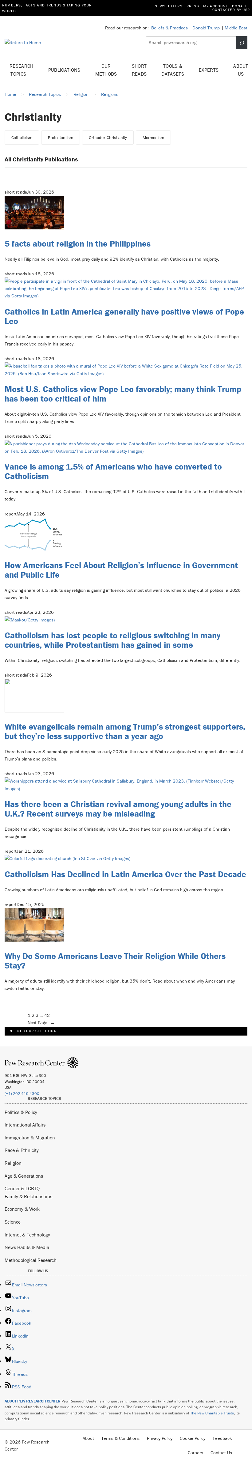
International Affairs (25, 1125)
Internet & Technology (27, 1235)
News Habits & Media (27, 1247)
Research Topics (21, 70)
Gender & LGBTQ (22, 1188)
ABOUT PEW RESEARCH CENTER (33, 1401)
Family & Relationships (28, 1196)
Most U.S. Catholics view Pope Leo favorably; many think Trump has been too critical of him (123, 394)
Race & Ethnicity (22, 1150)
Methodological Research (31, 1260)
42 (47, 1015)
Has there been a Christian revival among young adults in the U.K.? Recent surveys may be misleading (118, 809)
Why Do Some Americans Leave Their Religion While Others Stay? (115, 961)
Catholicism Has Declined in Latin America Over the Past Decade (125, 874)
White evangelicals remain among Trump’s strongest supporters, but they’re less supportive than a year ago (125, 731)
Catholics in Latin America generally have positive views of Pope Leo (124, 316)
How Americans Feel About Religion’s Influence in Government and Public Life (121, 570)
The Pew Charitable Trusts (212, 1413)
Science (13, 1222)
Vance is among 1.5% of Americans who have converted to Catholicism (113, 471)
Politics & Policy (21, 1112)
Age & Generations (24, 1176)
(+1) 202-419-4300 (22, 1093)
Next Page (41, 1022)
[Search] (241, 42)
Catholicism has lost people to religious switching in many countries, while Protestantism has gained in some (112, 640)
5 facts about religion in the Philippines (78, 243)
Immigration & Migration (30, 1137)
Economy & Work (22, 1209)
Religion (13, 1163)
